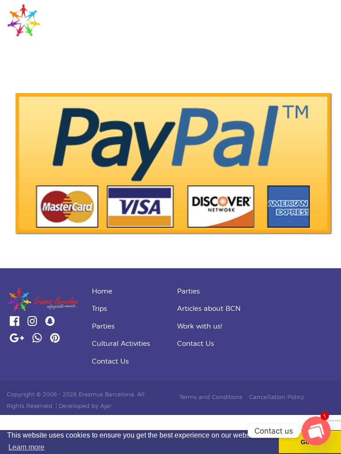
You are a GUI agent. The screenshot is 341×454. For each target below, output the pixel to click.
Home (102, 291)
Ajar (105, 406)
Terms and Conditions (210, 397)
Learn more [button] (26, 447)
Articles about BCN (209, 308)
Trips (99, 308)
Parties (103, 326)
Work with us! (199, 326)
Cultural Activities (121, 343)
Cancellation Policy (276, 397)
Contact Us (110, 361)
